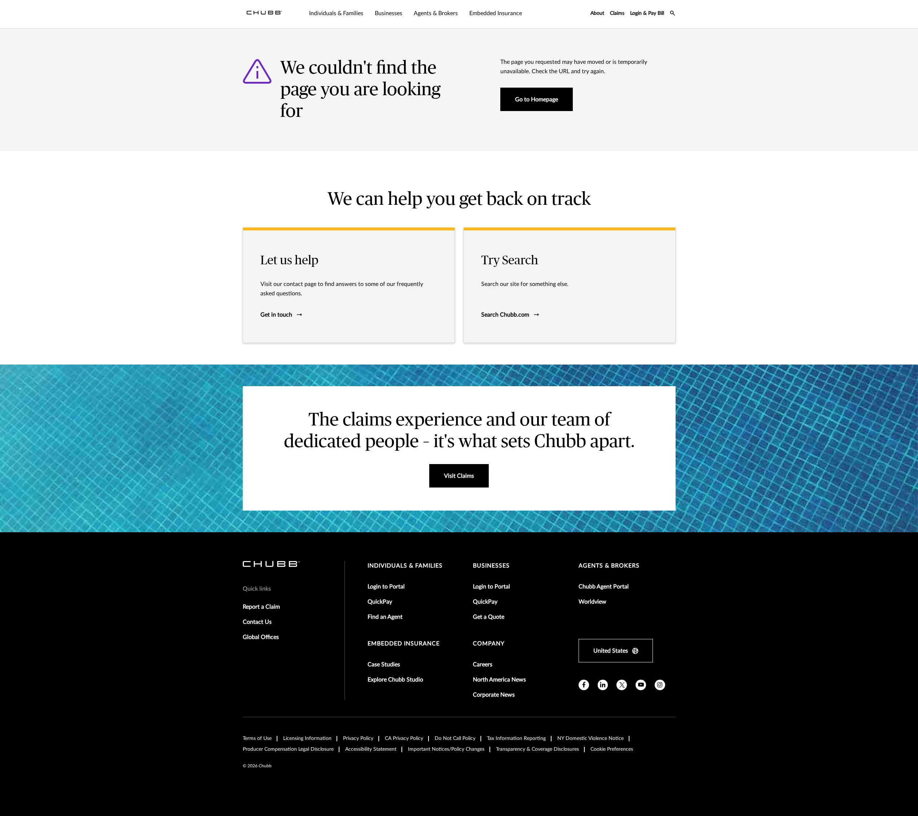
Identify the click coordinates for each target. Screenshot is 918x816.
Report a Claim (261, 607)
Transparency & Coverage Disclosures (537, 749)
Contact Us (257, 622)
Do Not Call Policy (455, 738)
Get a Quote (488, 617)
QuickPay (380, 602)
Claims (617, 13)
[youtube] (641, 685)
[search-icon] (673, 14)
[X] (621, 685)
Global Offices (261, 637)
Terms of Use (257, 738)
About (597, 13)
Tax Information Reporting (516, 738)
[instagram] (660, 685)
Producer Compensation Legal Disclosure (288, 749)
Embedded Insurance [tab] (495, 13)
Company (489, 644)
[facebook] (584, 685)
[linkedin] (603, 685)
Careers (482, 664)
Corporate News (494, 695)
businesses (491, 566)
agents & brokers (609, 566)
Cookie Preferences (611, 749)
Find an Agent (385, 617)
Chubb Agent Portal (604, 587)
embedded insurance (404, 644)
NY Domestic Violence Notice (590, 738)
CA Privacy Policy (404, 738)
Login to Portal (386, 587)
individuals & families (405, 566)
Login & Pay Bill (647, 13)
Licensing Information (307, 738)
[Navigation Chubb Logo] (264, 14)
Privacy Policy (358, 738)
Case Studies (384, 664)
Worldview (592, 602)
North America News (499, 680)
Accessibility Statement (370, 749)
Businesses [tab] (388, 13)
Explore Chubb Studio (395, 680)
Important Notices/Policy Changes (446, 749)
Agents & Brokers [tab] (436, 13)
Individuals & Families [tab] (336, 13)
